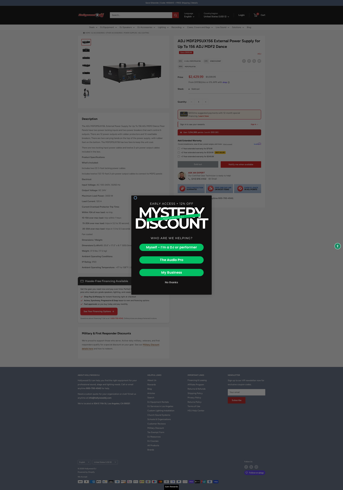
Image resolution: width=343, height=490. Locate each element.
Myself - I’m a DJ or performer (171, 247)
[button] (337, 246)
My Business (171, 272)
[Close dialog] (135, 198)
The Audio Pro (171, 260)
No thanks (171, 282)
